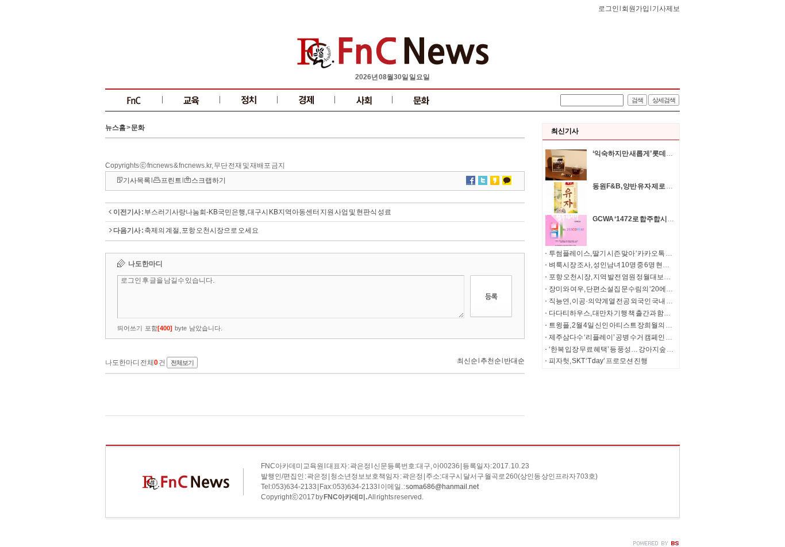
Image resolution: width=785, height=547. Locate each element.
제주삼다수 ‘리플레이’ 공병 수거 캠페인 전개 (614, 337)
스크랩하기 (208, 180)
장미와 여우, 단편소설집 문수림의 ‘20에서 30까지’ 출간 (630, 289)
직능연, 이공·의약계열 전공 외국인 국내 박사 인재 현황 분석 (636, 301)
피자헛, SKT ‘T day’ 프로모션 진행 (598, 361)
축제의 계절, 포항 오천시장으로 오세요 (201, 230)
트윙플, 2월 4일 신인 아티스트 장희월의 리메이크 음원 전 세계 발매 (646, 325)
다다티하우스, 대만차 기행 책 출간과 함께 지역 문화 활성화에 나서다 (649, 313)
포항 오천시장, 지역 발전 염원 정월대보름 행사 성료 (624, 277)
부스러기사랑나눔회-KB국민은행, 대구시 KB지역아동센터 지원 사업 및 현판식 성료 (267, 212)
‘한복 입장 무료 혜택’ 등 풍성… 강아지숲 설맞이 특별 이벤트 (636, 349)
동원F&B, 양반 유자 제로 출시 (636, 186)
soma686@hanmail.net (442, 487)
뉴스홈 (115, 128)
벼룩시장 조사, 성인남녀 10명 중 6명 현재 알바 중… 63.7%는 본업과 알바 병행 (662, 265)
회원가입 (635, 9)
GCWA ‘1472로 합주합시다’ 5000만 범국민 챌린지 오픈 (674, 219)
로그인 (608, 9)
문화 (138, 128)
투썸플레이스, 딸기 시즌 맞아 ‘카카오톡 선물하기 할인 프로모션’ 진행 (650, 253)
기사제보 (666, 9)
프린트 (171, 180)
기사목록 (137, 180)
